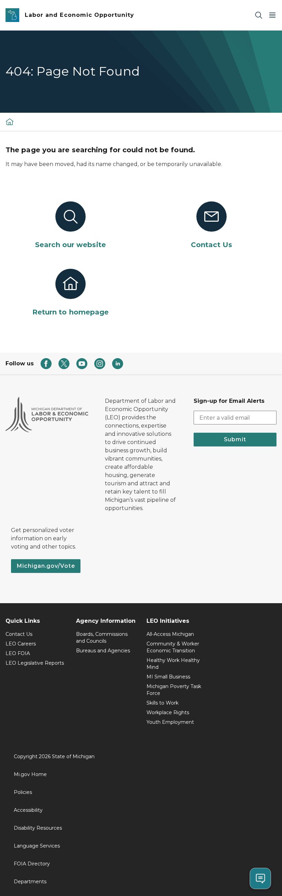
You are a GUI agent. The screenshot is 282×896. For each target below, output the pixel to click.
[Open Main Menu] (272, 15)
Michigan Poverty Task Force (174, 689)
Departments (30, 881)
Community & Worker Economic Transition (173, 647)
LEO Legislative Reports (35, 663)
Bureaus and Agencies (103, 651)
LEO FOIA (18, 653)
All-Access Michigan (170, 634)
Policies (23, 792)
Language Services (37, 846)
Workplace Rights (168, 712)
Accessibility (28, 810)
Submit (235, 439)
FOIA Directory (32, 864)
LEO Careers (21, 644)
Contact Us (19, 634)
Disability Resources (38, 828)
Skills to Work (162, 703)
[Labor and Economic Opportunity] (10, 122)
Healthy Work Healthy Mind (173, 663)
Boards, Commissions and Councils (102, 637)
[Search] (258, 15)
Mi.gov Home (30, 774)
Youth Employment (170, 722)
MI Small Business (168, 677)
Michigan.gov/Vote (46, 566)
